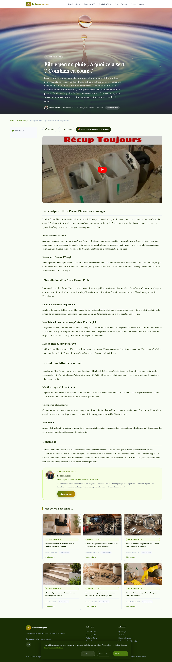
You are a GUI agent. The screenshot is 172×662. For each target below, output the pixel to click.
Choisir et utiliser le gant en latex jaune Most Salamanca (142, 594)
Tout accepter (120, 653)
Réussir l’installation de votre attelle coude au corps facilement (59, 545)
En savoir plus (66, 493)
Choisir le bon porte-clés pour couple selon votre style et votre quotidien (100, 594)
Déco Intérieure (74, 4)
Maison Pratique (137, 4)
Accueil (12, 120)
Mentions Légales (124, 638)
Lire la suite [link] (49, 557)
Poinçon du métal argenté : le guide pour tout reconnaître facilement (142, 545)
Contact (121, 635)
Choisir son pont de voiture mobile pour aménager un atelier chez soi (101, 545)
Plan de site (122, 644)
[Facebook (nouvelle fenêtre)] (28, 644)
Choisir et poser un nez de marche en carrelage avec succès (60, 594)
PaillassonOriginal (36, 657)
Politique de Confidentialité (127, 641)
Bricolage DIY (89, 4)
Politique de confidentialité (53, 647)
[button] (102, 169)
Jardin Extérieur (105, 4)
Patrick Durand (54, 107)
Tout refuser (88, 653)
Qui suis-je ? (122, 631)
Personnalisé (104, 653)
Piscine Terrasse (121, 4)
